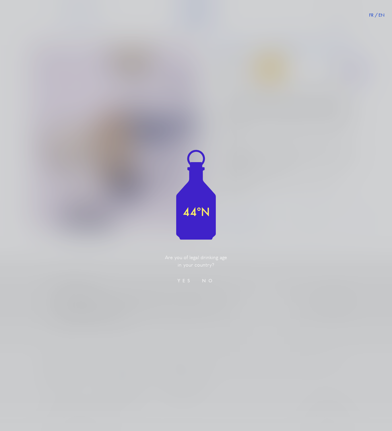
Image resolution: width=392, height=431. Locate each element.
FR (371, 15)
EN (382, 15)
